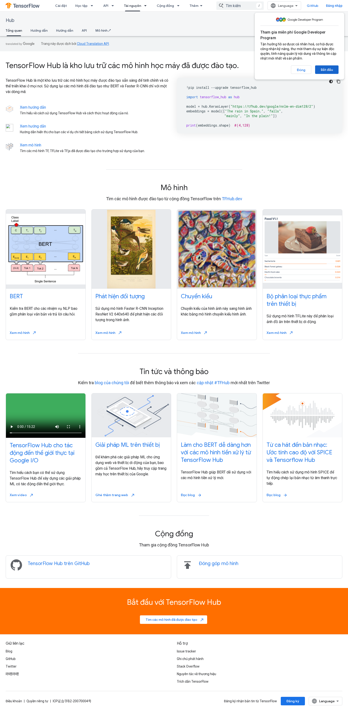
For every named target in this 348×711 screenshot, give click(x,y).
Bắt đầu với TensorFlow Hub (174, 602)
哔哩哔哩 (12, 674)
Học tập (81, 6)
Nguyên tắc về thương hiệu (196, 674)
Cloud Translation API (93, 44)
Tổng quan (14, 30)
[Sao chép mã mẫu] (338, 81)
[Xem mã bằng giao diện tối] (331, 81)
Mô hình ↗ (103, 30)
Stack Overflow (188, 666)
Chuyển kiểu (196, 296)
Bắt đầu (327, 70)
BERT (16, 296)
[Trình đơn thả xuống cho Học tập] (93, 5)
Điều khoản (14, 701)
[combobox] (240, 5)
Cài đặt (61, 6)
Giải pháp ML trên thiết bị (127, 444)
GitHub (312, 6)
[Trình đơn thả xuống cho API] (114, 5)
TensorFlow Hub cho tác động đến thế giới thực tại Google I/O (42, 453)
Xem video (22, 495)
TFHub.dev (232, 198)
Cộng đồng (165, 6)
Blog (9, 651)
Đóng (301, 70)
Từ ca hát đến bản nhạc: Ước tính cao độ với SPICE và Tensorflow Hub (299, 452)
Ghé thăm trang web (115, 495)
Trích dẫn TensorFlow (193, 681)
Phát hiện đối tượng (120, 296)
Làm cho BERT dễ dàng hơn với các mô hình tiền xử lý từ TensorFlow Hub (216, 452)
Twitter (11, 666)
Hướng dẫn (39, 30)
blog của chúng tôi (112, 382)
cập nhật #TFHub (213, 382)
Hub (10, 20)
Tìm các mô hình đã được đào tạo (175, 619)
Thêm (194, 6)
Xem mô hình (30, 145)
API (105, 6)
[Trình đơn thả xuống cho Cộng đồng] (179, 5)
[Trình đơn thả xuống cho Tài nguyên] (146, 5)
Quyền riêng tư (37, 701)
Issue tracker (186, 651)
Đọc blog (191, 495)
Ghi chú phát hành (190, 659)
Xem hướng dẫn (33, 107)
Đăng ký (292, 701)
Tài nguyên (132, 6)
